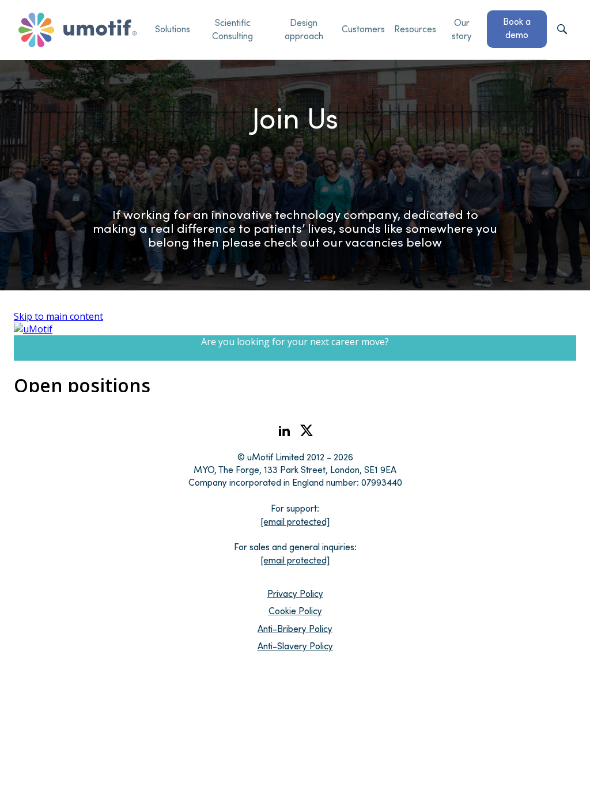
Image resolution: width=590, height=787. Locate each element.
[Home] (77, 30)
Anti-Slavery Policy (295, 646)
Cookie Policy (295, 610)
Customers (363, 28)
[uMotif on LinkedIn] (284, 434)
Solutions (172, 28)
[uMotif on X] (306, 433)
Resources (415, 28)
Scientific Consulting (232, 28)
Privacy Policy (295, 593)
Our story (462, 28)
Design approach (304, 28)
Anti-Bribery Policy (295, 628)
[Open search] (562, 30)
